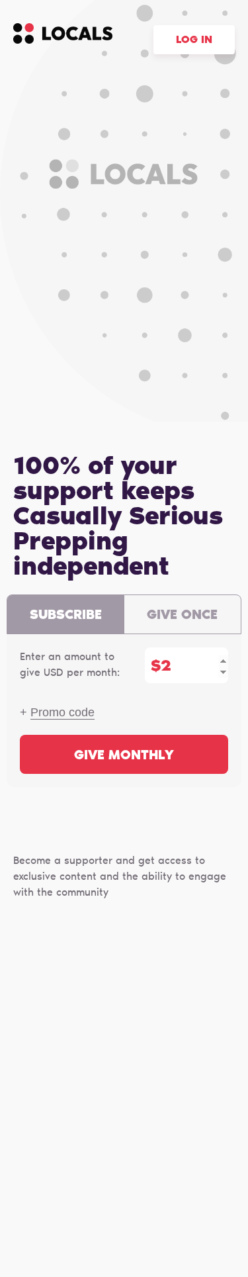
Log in (194, 40)
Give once (182, 615)
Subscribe (66, 615)
